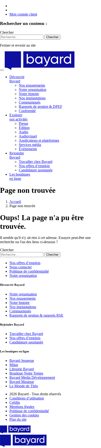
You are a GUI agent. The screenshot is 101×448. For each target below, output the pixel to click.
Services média (30, 145)
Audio (23, 132)
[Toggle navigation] (2, 70)
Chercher (7, 32)
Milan (13, 365)
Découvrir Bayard (16, 79)
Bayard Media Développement (32, 377)
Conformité (27, 111)
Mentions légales (21, 407)
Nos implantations (32, 98)
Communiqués (29, 102)
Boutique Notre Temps (26, 373)
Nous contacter (20, 267)
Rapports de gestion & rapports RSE (36, 315)
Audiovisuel (28, 136)
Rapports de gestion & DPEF (40, 107)
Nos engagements (32, 85)
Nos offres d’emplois (34, 166)
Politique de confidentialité (29, 271)
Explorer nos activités (18, 117)
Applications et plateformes (39, 140)
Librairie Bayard (21, 369)
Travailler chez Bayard (35, 162)
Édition (24, 128)
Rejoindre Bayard (16, 155)
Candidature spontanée (36, 170)
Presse (23, 123)
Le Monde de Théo (23, 386)
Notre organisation (32, 90)
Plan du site (18, 419)
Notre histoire (29, 94)
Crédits (14, 402)
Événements (28, 149)
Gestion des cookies (24, 415)
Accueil (15, 202)
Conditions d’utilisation (26, 398)
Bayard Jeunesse (21, 361)
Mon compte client (23, 14)
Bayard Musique (21, 382)
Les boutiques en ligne (19, 176)
